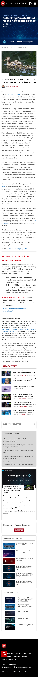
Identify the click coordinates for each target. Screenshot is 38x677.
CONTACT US (6, 657)
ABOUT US (27, 654)
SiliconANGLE (6, 329)
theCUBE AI (12, 331)
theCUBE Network (17, 329)
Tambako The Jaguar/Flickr (17, 249)
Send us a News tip (9, 660)
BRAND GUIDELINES (20, 657)
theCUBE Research (30, 329)
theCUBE (7, 667)
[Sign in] (30, 4)
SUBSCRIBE (19, 530)
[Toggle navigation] (35, 4)
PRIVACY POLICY (7, 654)
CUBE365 (5, 331)
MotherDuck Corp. (14, 94)
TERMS (18, 654)
